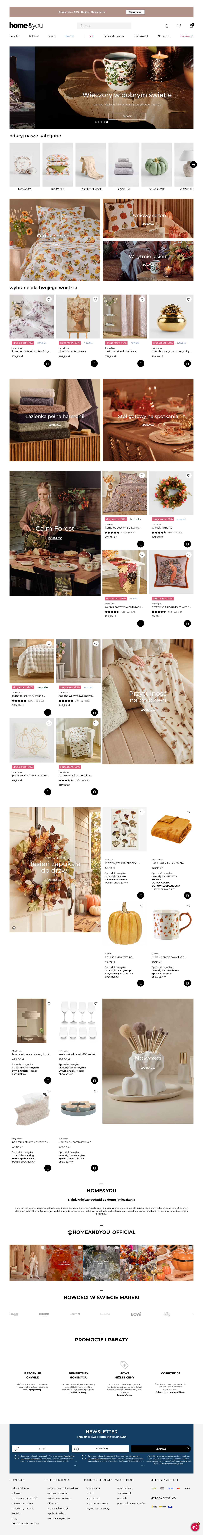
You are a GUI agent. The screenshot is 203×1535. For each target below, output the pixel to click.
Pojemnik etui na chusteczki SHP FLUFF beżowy (30, 1142)
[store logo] (26, 26)
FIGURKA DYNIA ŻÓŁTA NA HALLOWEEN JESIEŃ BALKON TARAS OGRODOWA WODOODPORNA (123, 957)
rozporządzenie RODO (24, 1498)
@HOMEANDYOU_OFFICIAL (101, 1232)
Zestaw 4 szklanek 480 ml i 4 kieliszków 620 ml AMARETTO (77, 1054)
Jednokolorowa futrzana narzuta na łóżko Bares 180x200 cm (27, 696)
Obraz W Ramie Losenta (72, 351)
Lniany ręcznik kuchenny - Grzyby (121, 863)
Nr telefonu (101, 1448)
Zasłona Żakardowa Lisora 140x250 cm (120, 351)
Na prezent (164, 36)
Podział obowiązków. (116, 882)
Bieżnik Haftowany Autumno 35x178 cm (123, 607)
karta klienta (93, 1498)
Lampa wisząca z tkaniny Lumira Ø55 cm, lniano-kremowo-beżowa (31, 1054)
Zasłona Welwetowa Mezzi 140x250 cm (75, 696)
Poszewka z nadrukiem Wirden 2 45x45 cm (171, 607)
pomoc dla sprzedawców (131, 1503)
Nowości (69, 36)
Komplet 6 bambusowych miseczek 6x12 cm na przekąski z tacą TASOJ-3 (78, 1142)
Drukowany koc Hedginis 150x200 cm (74, 775)
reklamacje (53, 1503)
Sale (91, 36)
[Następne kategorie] (193, 164)
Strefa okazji (186, 36)
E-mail (42, 1448)
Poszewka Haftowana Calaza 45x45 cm (30, 775)
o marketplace (125, 1488)
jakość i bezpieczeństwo (25, 1523)
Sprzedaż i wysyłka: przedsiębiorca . (116, 876)
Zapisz (161, 1448)
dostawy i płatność (57, 1493)
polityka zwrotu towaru (59, 1498)
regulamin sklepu (56, 1513)
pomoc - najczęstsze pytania (63, 1488)
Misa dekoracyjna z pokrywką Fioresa (170, 351)
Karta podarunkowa (113, 36)
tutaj (181, 1464)
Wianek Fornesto (162, 527)
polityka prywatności (23, 1508)
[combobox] (104, 25)
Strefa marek (141, 36)
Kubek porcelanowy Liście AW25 (168, 957)
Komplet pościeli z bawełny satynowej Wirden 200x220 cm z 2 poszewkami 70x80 (124, 527)
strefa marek (124, 1493)
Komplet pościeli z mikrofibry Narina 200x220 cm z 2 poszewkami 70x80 (30, 351)
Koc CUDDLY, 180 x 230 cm (168, 862)
